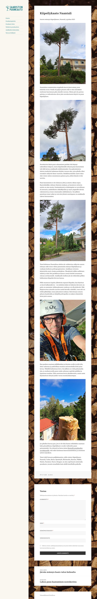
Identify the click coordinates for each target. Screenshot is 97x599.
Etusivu (8, 18)
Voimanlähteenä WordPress (47, 595)
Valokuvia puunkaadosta (12, 27)
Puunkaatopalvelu (11, 21)
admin (51, 475)
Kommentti (44, 499)
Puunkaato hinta (10, 24)
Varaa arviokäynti (10, 33)
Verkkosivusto (45, 538)
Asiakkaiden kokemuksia (12, 30)
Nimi (42, 523)
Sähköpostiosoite (46, 530)
